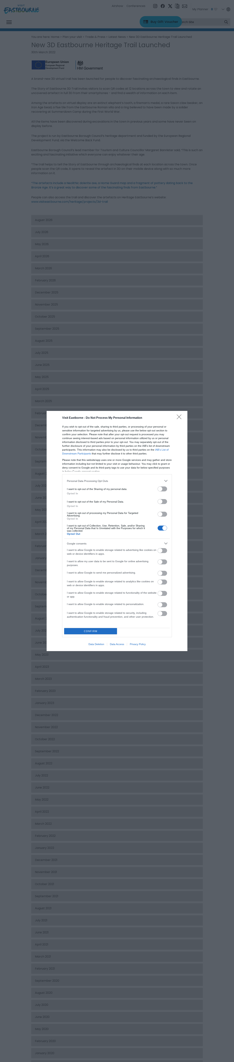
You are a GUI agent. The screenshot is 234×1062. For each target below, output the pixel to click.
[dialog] (117, 531)
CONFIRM (90, 631)
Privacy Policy (138, 644)
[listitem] (117, 481)
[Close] (180, 418)
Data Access (117, 644)
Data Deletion (96, 644)
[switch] (162, 488)
